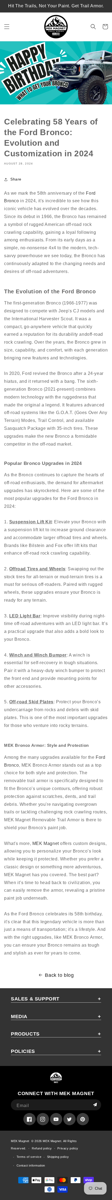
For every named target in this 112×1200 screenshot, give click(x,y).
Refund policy (42, 1148)
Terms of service (29, 1156)
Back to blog (59, 975)
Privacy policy (67, 1148)
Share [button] (15, 179)
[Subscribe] (95, 1104)
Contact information (31, 1165)
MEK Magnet (45, 843)
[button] (7, 27)
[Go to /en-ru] (56, 27)
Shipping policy (58, 1156)
